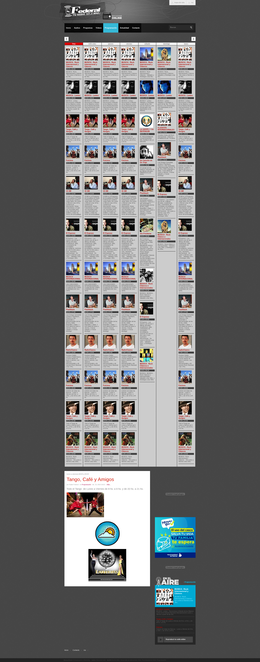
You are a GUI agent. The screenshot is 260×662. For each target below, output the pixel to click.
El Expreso (70, 233)
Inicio (66, 650)
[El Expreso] (72, 231)
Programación (190, 582)
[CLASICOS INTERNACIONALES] (164, 125)
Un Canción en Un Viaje (146, 161)
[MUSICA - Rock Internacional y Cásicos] (72, 60)
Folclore (69, 160)
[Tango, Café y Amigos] (72, 127)
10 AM (68, 191)
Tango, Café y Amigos (71, 130)
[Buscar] (191, 27)
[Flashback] (72, 307)
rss (85, 650)
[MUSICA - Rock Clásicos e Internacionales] (146, 281)
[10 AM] (72, 189)
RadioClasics (71, 350)
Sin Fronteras (145, 234)
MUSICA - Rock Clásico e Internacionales (164, 237)
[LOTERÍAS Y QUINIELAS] (107, 581)
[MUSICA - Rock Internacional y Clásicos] (72, 445)
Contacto (76, 650)
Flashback (70, 309)
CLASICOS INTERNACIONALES (166, 129)
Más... (109, 484)
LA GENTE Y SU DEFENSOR (147, 130)
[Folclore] (72, 158)
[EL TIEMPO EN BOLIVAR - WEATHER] (107, 546)
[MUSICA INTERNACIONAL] (72, 275)
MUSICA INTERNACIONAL (73, 278)
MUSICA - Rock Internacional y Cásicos (72, 64)
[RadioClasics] (72, 348)
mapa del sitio (179, 3)
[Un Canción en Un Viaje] (146, 158)
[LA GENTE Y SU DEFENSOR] (146, 127)
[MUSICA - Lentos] (72, 93)
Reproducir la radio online (176, 639)
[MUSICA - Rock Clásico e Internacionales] (164, 232)
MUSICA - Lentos (73, 95)
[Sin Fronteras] (146, 231)
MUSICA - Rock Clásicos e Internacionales (146, 286)
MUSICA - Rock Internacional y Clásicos (72, 449)
